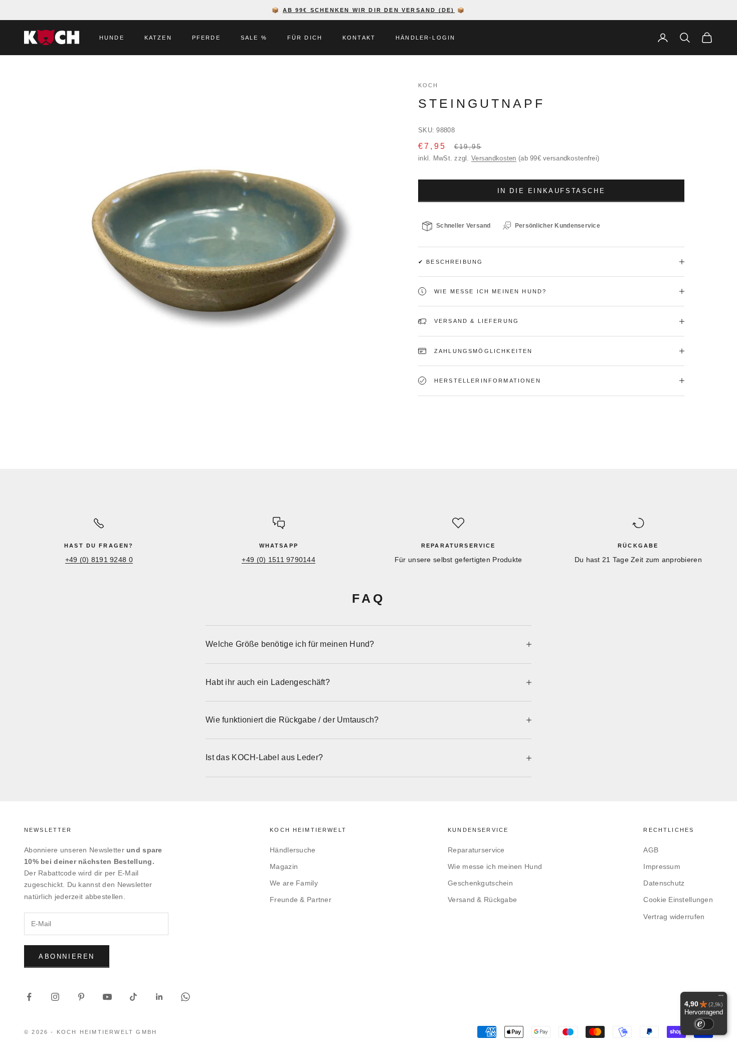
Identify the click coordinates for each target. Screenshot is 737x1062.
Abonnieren (67, 956)
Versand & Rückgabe (482, 900)
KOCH (428, 85)
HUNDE (111, 38)
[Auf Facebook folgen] (29, 997)
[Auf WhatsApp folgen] (185, 997)
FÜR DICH (304, 38)
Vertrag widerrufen (673, 917)
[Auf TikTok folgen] (133, 997)
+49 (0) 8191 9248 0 (99, 560)
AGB (650, 850)
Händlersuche (292, 850)
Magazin (284, 866)
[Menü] (721, 998)
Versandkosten (493, 158)
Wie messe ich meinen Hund (495, 866)
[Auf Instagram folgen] (55, 997)
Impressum (661, 866)
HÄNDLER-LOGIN (425, 38)
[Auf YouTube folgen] (107, 997)
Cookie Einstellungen (678, 900)
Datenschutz (663, 883)
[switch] (704, 1024)
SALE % (254, 38)
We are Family (294, 883)
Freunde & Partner (300, 900)
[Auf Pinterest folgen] (81, 997)
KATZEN (158, 38)
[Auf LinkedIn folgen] (159, 997)
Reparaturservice (476, 850)
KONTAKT (359, 38)
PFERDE (206, 38)
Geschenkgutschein (480, 883)
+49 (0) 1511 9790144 (278, 560)
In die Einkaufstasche (551, 191)
